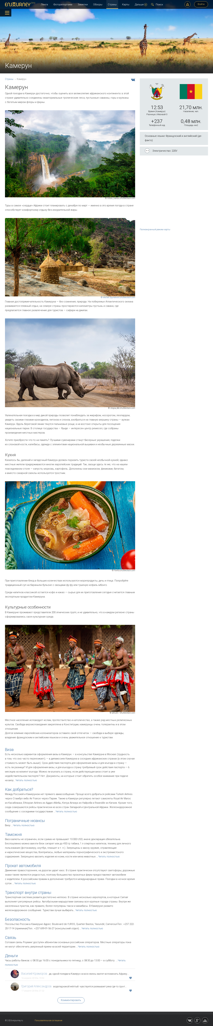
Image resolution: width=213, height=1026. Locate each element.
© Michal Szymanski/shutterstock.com (118, 297)
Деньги (11, 955)
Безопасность (17, 919)
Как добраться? (19, 789)
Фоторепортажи (62, 4)
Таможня (13, 834)
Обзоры (97, 4)
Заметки (83, 4)
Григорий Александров (36, 986)
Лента (44, 4)
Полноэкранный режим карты (155, 229)
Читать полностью (26, 780)
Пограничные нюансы (25, 820)
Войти (201, 4)
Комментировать (71, 1000)
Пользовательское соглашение (48, 1020)
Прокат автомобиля (23, 865)
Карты (125, 4)
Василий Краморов (34, 973)
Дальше (139, 4)
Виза (9, 749)
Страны (112, 4)
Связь (10, 937)
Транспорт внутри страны (28, 892)
